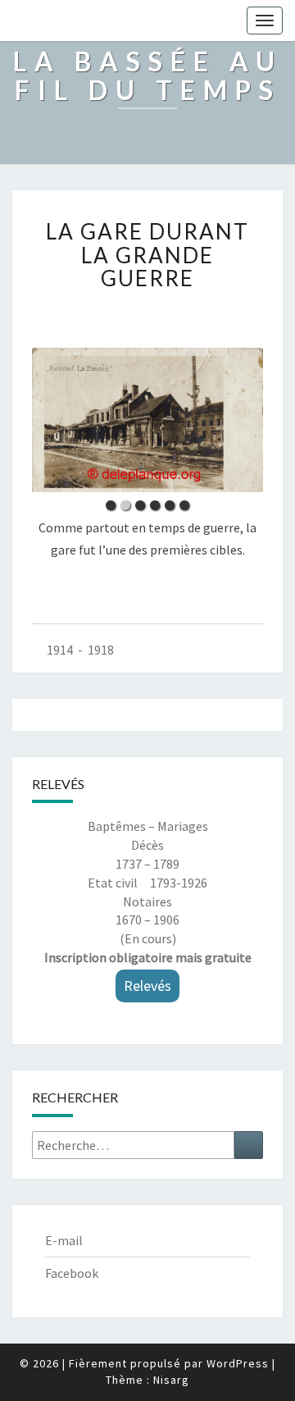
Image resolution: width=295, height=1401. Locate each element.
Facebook (71, 1273)
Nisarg (171, 1379)
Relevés (147, 985)
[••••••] (147, 420)
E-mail (64, 1240)
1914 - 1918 (80, 649)
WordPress (237, 1363)
